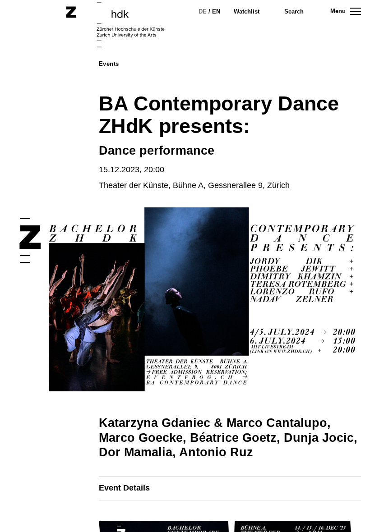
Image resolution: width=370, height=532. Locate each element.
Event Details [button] (124, 487)
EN (216, 11)
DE (203, 11)
